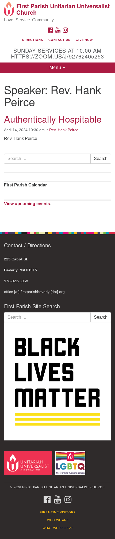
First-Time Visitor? (57, 512)
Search (101, 158)
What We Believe (58, 528)
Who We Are (58, 520)
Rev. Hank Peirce (63, 130)
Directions (32, 39)
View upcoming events (27, 203)
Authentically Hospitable (53, 118)
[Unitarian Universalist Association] (29, 463)
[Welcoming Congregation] (71, 463)
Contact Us (59, 39)
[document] (57, 149)
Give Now (84, 39)
